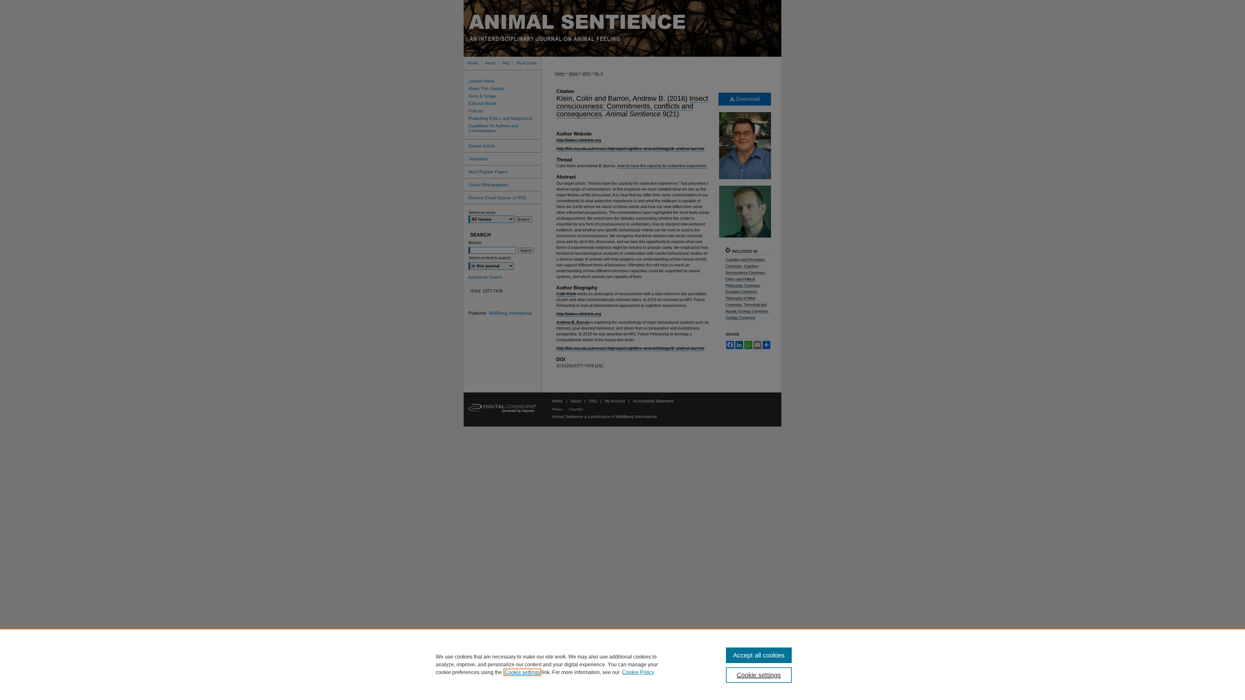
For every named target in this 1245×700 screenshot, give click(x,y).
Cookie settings (522, 672)
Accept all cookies (759, 655)
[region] (622, 664)
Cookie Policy (638, 672)
